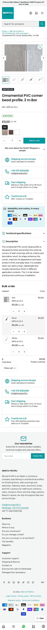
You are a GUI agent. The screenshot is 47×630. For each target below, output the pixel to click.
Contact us (7, 565)
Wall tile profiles (16, 31)
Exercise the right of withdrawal (16, 569)
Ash (4, 132)
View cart (8, 368)
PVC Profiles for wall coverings (14, 33)
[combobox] (23, 24)
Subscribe (38, 456)
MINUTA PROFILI (27, 592)
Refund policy (35, 596)
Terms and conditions (30, 600)
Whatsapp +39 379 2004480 (15, 508)
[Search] (42, 24)
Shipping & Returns (11, 562)
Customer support (10, 558)
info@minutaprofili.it (11, 504)
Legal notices (11, 596)
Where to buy (8, 527)
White (17, 132)
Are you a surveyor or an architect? (18, 538)
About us (6, 524)
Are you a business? (11, 531)
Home (4, 31)
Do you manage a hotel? (13, 534)
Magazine (6, 545)
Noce (10, 132)
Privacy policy (23, 596)
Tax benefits (7, 541)
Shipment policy (14, 600)
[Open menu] (42, 13)
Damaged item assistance (14, 572)
